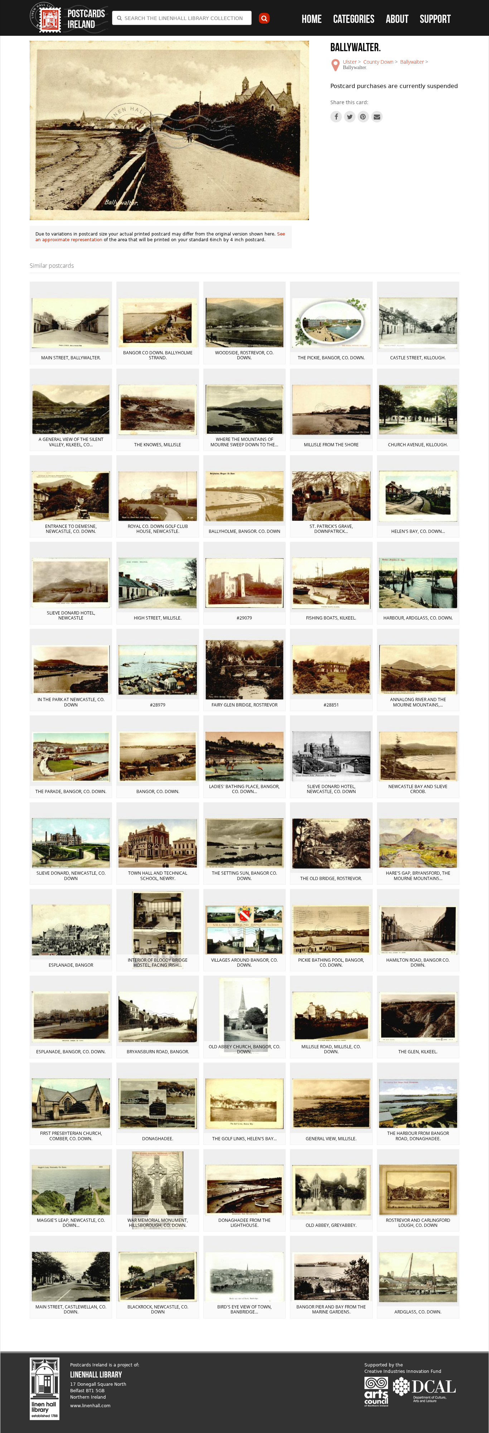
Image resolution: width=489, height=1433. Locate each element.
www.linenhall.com (90, 1405)
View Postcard (71, 323)
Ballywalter (412, 61)
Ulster (350, 61)
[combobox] (182, 18)
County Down (378, 61)
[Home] (45, 17)
